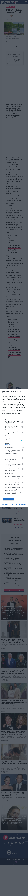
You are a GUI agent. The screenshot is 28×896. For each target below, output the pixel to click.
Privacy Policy (22, 504)
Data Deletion (5, 504)
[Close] (25, 391)
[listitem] (14, 418)
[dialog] (14, 448)
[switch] (22, 422)
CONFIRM (8, 499)
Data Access (14, 504)
